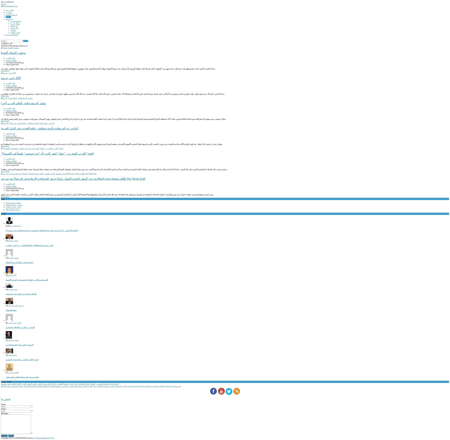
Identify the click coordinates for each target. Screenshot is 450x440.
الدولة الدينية (114, 384)
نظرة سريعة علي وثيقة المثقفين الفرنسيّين (22, 377)
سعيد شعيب (13, 289)
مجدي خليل (13, 241)
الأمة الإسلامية (15, 384)
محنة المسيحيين (16, 386)
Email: (3, 409)
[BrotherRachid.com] (9, 6)
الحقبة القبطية (102, 386)
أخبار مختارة (13, 207)
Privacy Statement (37, 438)
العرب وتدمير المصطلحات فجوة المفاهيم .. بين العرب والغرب (29, 245)
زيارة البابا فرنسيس (49, 384)
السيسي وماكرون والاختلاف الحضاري (20, 327)
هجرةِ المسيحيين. (74, 386)
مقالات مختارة (11, 60)
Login (3, 4)
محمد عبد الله (13, 340)
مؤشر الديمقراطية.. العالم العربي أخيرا (23, 103)
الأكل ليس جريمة (11, 78)
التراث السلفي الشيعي (117, 386)
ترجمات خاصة (13, 210)
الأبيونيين (64, 386)
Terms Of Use (49, 438)
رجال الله (93, 386)
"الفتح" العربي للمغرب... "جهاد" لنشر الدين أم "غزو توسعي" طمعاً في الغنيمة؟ (47, 153)
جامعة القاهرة (63, 384)
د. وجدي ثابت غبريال (16, 306)
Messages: (5, 413)
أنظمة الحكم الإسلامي (86, 384)
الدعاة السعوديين (102, 384)
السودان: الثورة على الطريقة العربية (19, 345)
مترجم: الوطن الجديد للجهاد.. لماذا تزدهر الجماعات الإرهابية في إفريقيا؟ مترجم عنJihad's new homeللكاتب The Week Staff (73, 178)
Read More (5, 71)
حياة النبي (85, 386)
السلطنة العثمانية (42, 386)
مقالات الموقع (13, 203)
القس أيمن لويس (14, 323)
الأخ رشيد (12, 275)
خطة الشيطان (11, 310)
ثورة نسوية (5, 384)
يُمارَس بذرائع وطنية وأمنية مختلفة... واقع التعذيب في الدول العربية (39, 128)
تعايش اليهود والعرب (29, 384)
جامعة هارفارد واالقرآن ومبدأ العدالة (19, 263)
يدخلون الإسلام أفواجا (13, 52)
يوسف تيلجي (14, 258)
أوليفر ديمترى (13, 372)
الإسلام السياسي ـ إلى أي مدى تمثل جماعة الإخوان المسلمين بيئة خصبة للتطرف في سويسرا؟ (42, 231)
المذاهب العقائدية (164, 386)
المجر (39, 384)
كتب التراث (73, 384)
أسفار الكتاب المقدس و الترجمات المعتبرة (22, 360)
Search (25, 41)
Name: (3, 404)
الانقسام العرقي (29, 386)
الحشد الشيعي (132, 386)
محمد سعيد (12, 355)
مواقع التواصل (55, 386)
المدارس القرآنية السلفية (147, 386)
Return (25, 46)
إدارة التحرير (10, 58)
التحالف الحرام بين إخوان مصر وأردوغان (21, 294)
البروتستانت (176, 386)
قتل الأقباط (5, 386)
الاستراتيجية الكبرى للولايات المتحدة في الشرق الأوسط (27, 280)
